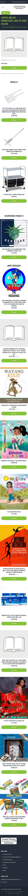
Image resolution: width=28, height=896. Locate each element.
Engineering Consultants (9, 862)
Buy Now (14, 68)
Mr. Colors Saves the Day (14, 512)
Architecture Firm (7, 854)
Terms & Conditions (18, 892)
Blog (4, 870)
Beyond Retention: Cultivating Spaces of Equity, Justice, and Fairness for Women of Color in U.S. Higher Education (14, 570)
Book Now (6, 13)
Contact (10, 892)
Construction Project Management (11, 857)
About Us (5, 867)
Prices (4, 865)
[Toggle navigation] (2, 7)
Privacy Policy (11, 893)
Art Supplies (10, 60)
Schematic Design (7, 859)
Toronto (4, 1)
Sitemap (18, 893)
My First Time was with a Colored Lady (14, 721)
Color (15, 60)
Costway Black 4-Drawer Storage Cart (14, 194)
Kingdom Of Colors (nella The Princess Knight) (14, 460)
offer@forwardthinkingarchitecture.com (19, 1)
